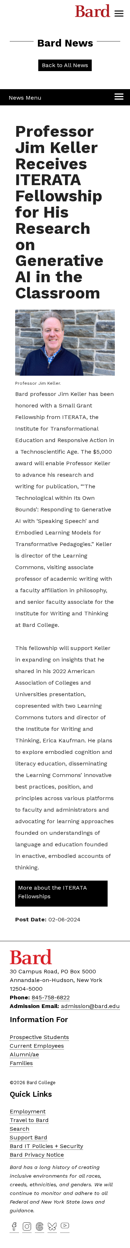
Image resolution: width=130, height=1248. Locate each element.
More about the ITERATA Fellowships (52, 892)
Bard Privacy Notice (37, 1154)
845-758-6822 (51, 997)
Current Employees (37, 1045)
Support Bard (28, 1137)
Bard (93, 13)
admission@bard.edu (90, 1006)
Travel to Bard (29, 1120)
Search (19, 1128)
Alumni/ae (24, 1054)
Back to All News (65, 65)
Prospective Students (39, 1037)
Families (21, 1063)
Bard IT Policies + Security (46, 1146)
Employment (28, 1111)
